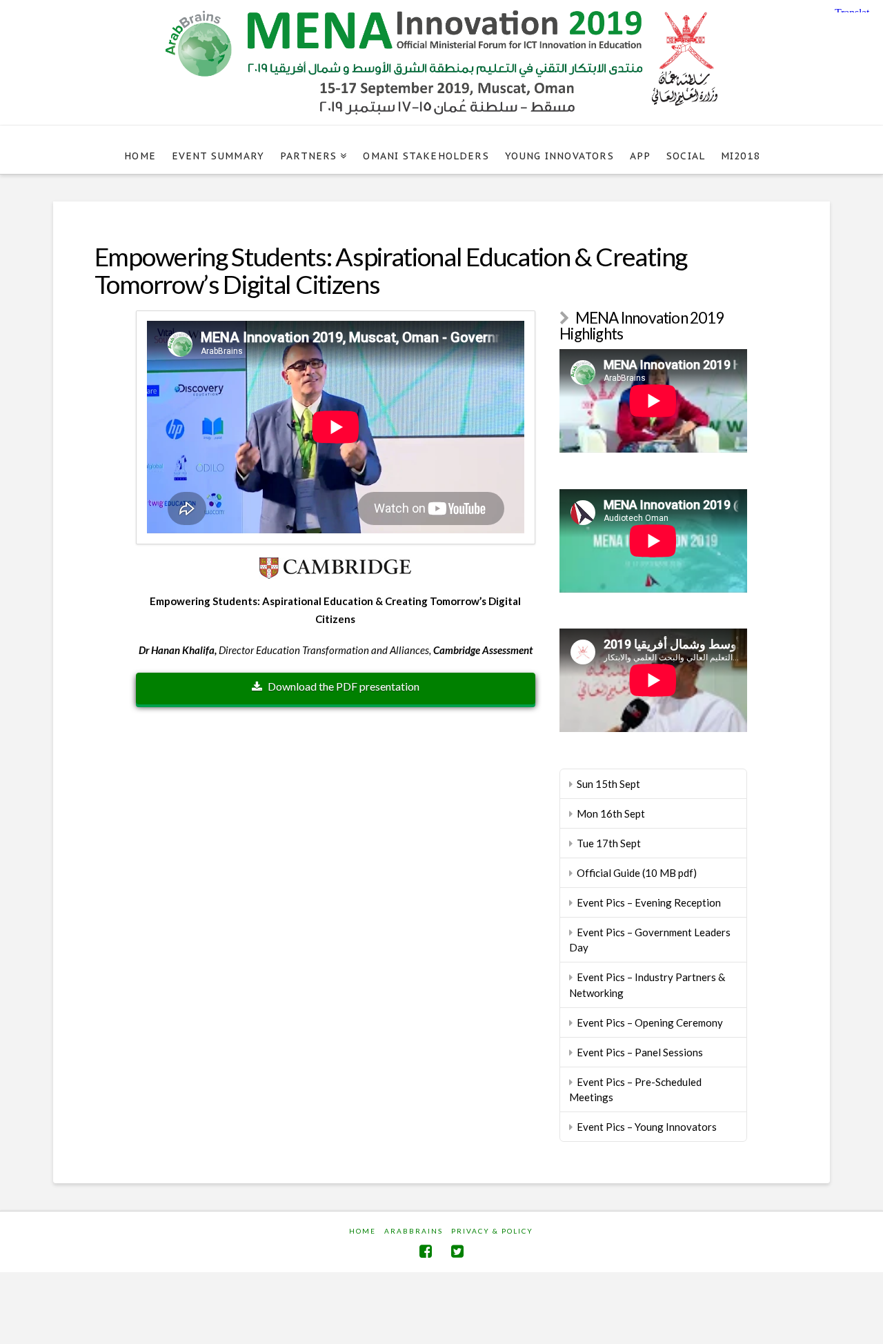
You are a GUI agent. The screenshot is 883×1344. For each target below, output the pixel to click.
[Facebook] (425, 1251)
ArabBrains (413, 1231)
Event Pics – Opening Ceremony (650, 1022)
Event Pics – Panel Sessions (640, 1052)
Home (362, 1231)
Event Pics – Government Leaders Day (650, 940)
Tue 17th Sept (609, 843)
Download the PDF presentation (343, 686)
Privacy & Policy (492, 1231)
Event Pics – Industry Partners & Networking (647, 985)
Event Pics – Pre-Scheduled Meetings (635, 1090)
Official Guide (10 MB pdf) (637, 873)
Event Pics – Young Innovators (647, 1126)
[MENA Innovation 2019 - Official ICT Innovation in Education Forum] (441, 62)
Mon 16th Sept (611, 813)
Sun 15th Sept (608, 784)
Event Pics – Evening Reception (649, 902)
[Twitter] (457, 1251)
